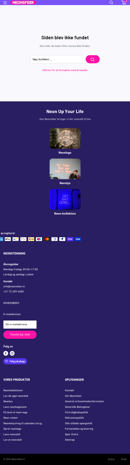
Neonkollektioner (13, 390)
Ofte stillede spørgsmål (78, 423)
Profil (124, 459)
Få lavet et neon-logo (15, 412)
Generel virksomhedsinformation (84, 401)
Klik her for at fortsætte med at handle (65, 70)
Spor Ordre (71, 434)
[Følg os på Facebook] (5, 353)
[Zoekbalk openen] (111, 2)
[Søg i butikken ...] (93, 59)
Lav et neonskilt (12, 440)
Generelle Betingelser (77, 407)
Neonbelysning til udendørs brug (22, 423)
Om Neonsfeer (73, 396)
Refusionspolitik (74, 418)
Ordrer (111, 459)
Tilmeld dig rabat (20, 334)
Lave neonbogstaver (15, 407)
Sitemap (70, 440)
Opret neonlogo (12, 429)
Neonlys (8, 401)
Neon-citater (10, 418)
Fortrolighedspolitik (76, 412)
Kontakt (69, 390)
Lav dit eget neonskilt (15, 396)
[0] (124, 3)
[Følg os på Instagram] (12, 353)
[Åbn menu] (5, 2)
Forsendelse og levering (79, 429)
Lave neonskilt (11, 434)
